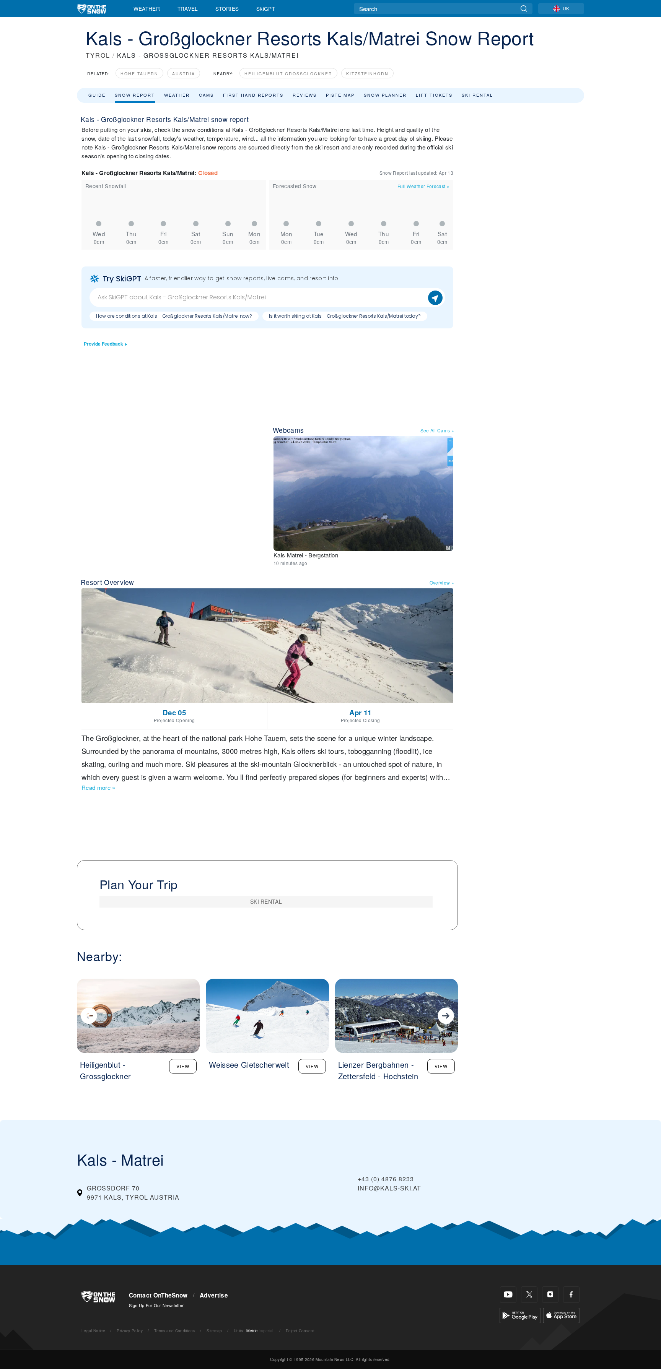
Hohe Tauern (139, 73)
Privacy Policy (129, 1330)
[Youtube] (508, 1294)
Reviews (305, 95)
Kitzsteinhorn (367, 73)
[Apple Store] (561, 1315)
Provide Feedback (103, 344)
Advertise (214, 1295)
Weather (147, 8)
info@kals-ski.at (389, 1188)
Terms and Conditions (174, 1330)
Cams (206, 95)
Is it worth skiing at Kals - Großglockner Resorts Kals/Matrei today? (345, 316)
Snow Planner (385, 95)
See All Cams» (437, 430)
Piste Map (340, 95)
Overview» (442, 582)
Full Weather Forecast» (423, 186)
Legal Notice (93, 1330)
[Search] (523, 8)
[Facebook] (571, 1294)
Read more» (98, 787)
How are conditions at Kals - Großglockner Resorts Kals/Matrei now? (174, 316)
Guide (97, 95)
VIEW (182, 1066)
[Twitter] (529, 1294)
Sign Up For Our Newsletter (156, 1305)
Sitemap (214, 1330)
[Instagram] (550, 1294)
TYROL (98, 55)
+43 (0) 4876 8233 (386, 1178)
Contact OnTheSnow (158, 1295)
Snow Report (135, 95)
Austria (183, 73)
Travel (187, 8)
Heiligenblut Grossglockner (288, 73)
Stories (227, 8)
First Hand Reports (253, 95)
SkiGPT (265, 8)
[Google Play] (520, 1315)
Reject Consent (300, 1330)
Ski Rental (477, 95)
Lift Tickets (434, 95)
